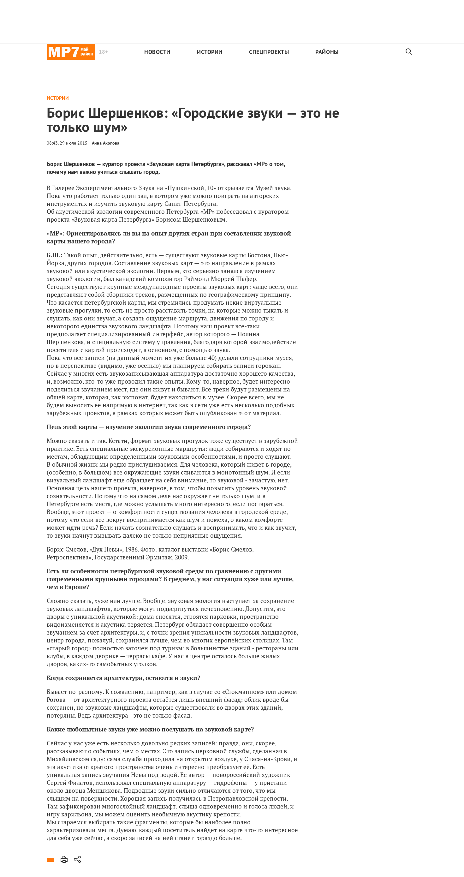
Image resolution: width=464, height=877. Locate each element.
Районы (326, 52)
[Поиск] (409, 52)
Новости (157, 52)
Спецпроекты (269, 52)
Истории (210, 52)
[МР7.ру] (71, 52)
